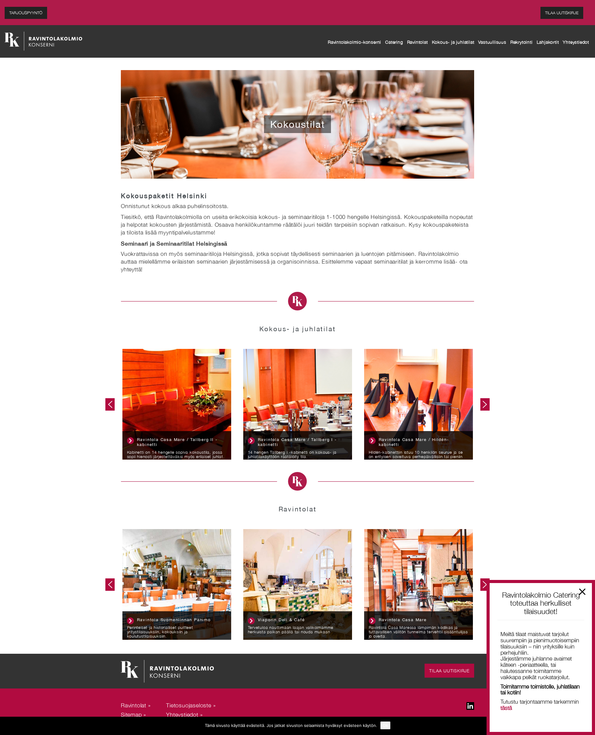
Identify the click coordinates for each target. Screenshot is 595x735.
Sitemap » (133, 714)
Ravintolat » (136, 705)
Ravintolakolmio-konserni (354, 42)
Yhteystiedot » (184, 714)
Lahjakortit (548, 42)
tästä (506, 708)
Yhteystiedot (576, 42)
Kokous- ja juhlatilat (453, 42)
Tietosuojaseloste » (191, 705)
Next (485, 404)
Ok (385, 725)
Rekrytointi (521, 42)
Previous (110, 404)
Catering (394, 42)
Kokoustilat (297, 124)
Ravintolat (417, 42)
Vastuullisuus (492, 42)
